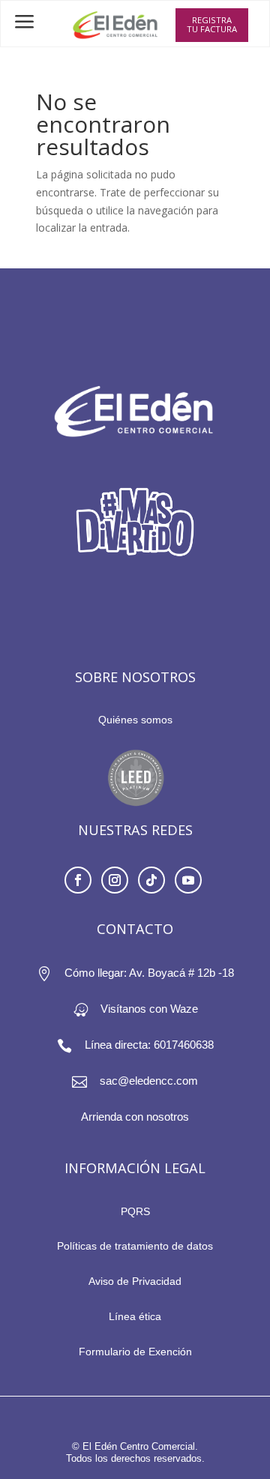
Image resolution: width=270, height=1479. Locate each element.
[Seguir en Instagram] (114, 880)
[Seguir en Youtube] (188, 880)
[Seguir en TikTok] (151, 880)
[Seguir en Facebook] (78, 880)
